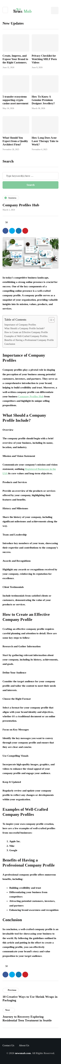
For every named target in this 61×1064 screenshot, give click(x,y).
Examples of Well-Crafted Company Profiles (25, 336)
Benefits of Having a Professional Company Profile (29, 340)
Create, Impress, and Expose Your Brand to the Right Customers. (15, 59)
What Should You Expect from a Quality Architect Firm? (15, 141)
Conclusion (9, 344)
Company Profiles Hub (31, 396)
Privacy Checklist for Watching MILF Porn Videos (44, 59)
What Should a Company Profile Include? (24, 328)
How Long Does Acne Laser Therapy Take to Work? (45, 141)
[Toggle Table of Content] (50, 320)
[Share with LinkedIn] (19, 231)
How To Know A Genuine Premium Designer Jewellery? (43, 100)
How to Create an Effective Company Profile (26, 332)
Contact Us (8, 1045)
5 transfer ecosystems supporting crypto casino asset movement (15, 100)
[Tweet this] (12, 231)
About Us (24, 1045)
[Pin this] (25, 231)
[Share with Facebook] (5, 231)
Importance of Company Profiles (20, 324)
